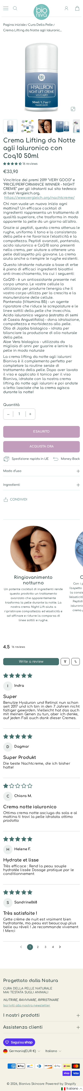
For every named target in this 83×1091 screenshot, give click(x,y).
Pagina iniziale (14, 24)
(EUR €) (22, 1051)
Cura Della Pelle (40, 24)
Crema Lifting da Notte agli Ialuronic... (32, 30)
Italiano (51, 1051)
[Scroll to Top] (9, 1073)
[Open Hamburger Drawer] (5, 8)
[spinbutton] (19, 414)
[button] (13, 163)
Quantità (11, 405)
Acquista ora (42, 446)
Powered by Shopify (61, 1083)
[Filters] (65, 661)
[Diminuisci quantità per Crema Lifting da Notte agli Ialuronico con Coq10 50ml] (8, 414)
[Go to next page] (61, 947)
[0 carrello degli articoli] (77, 8)
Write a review (31, 662)
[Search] (15, 8)
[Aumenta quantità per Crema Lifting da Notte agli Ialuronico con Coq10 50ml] (30, 414)
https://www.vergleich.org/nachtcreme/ (39, 198)
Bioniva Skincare (31, 1083)
